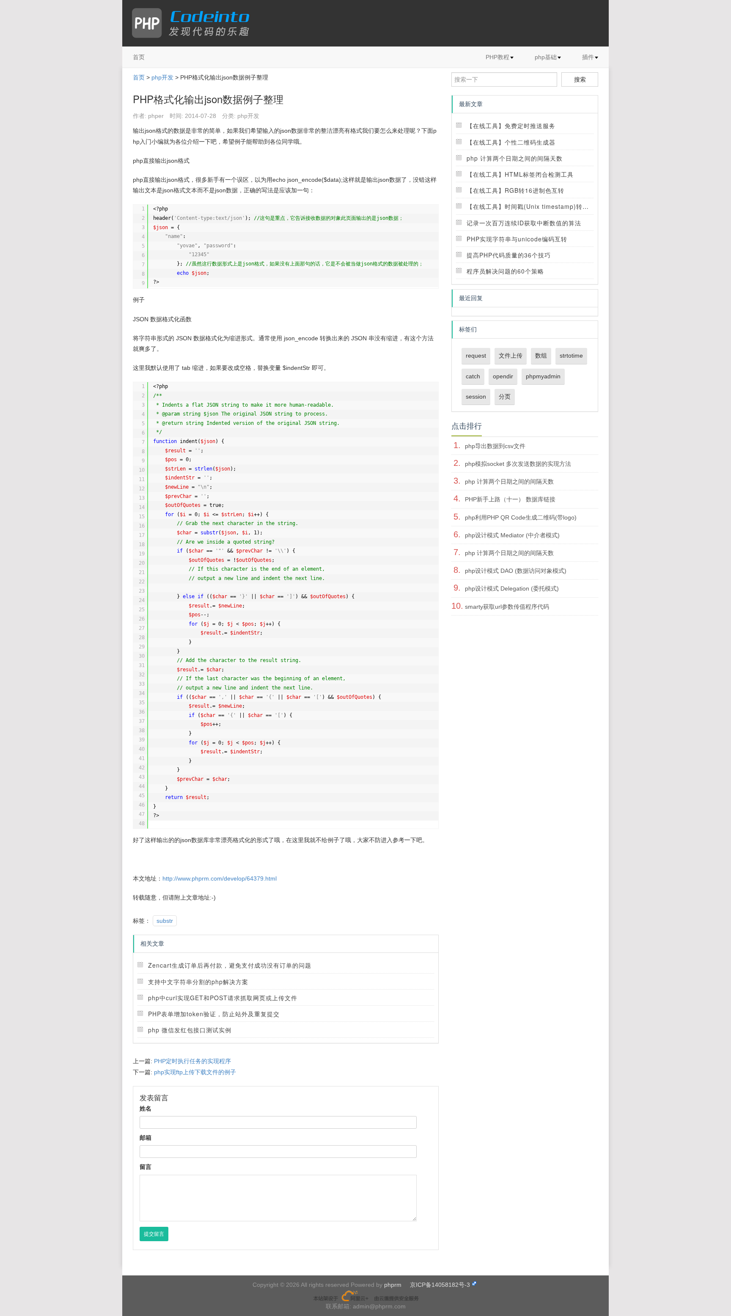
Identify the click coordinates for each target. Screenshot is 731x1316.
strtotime (571, 355)
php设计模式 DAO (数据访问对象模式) (515, 570)
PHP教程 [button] (497, 57)
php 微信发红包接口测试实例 (189, 1030)
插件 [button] (588, 57)
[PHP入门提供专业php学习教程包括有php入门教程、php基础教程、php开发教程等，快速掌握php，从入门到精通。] (195, 23)
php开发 (162, 77)
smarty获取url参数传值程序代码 (507, 606)
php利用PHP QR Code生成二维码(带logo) (521, 517)
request (476, 355)
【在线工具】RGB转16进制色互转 (515, 190)
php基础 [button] (546, 57)
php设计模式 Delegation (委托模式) (512, 588)
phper (156, 115)
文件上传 (510, 355)
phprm (392, 1284)
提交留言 (154, 1234)
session (476, 396)
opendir (503, 376)
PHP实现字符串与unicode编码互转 (517, 239)
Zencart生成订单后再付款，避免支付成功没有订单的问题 (229, 965)
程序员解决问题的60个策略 (505, 271)
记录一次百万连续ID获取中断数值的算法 (524, 223)
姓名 (145, 1108)
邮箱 (145, 1137)
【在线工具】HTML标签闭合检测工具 (520, 174)
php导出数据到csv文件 (495, 446)
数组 (541, 355)
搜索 (580, 79)
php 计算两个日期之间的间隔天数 (515, 158)
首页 (139, 57)
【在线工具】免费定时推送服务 (511, 125)
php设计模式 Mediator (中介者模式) (512, 535)
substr (165, 920)
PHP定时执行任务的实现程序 (192, 1061)
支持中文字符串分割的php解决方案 (198, 981)
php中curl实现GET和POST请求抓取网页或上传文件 (222, 997)
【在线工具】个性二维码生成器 (511, 142)
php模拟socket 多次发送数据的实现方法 (518, 463)
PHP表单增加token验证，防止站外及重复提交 (214, 1014)
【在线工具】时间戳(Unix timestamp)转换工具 (534, 206)
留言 (145, 1166)
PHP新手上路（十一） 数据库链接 (510, 499)
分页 (505, 396)
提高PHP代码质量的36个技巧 (509, 255)
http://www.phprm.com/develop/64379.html (219, 878)
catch (473, 376)
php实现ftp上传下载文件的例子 (195, 1072)
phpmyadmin (543, 376)
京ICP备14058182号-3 (440, 1284)
